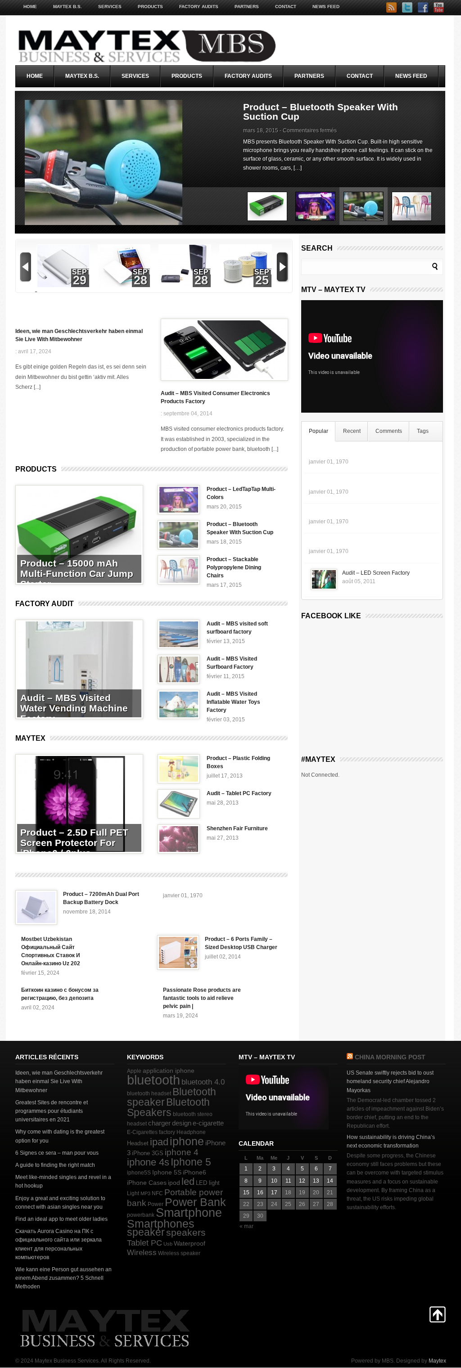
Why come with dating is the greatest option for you (59, 1136)
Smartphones (160, 1224)
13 (316, 1181)
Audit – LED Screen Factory (376, 573)
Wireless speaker (179, 1253)
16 (260, 1192)
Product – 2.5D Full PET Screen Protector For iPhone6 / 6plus (74, 842)
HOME (30, 6)
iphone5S (139, 1173)
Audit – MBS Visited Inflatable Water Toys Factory (233, 702)
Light (133, 1193)
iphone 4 (182, 1152)
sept (81, 272)
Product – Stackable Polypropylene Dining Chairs (323, 112)
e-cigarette (208, 1123)
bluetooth (153, 1079)
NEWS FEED (325, 6)
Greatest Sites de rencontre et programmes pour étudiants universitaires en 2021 (51, 1111)
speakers (186, 1232)
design (181, 1123)
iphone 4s (148, 1162)
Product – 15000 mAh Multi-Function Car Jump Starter (76, 573)
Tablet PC (144, 1242)
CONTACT (285, 6)
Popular (318, 431)
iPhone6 (194, 1172)
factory (167, 1132)
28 (140, 280)
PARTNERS (247, 6)
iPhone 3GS (147, 1153)
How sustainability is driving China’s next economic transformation (391, 1141)
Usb (167, 1243)
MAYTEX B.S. (67, 6)
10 (274, 1181)
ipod (174, 1182)
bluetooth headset (149, 1093)
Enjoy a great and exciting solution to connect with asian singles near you (60, 1202)
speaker (146, 1232)
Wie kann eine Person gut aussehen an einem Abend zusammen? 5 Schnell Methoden (63, 1278)
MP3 (145, 1193)
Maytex (30, 738)
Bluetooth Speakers (168, 1107)
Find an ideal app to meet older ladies (61, 1219)
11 (288, 1181)
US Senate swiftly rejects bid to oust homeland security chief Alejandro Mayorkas (390, 1081)
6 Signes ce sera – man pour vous (57, 1153)
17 (274, 1192)
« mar (246, 1226)
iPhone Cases (147, 1182)
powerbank (140, 1215)
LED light (208, 1182)
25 (262, 280)
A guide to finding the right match (55, 1165)
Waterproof (189, 1243)
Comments (388, 431)
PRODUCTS (150, 6)
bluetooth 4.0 (203, 1081)
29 (79, 280)
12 (302, 1181)
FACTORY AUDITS (198, 6)
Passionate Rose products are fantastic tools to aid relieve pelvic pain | (202, 998)
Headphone (191, 1132)
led (187, 1181)
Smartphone (189, 1213)
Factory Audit (44, 604)
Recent (352, 431)
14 (330, 1181)
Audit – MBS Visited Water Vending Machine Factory (74, 708)
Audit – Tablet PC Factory (239, 793)
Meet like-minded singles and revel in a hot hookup (63, 1181)
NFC (157, 1193)
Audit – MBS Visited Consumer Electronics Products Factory (215, 397)
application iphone (168, 1070)
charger (159, 1123)
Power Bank (195, 1202)
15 (246, 1192)
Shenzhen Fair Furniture (237, 828)
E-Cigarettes (142, 1132)
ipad (159, 1142)
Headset (138, 1143)
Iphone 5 (191, 1162)
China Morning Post (390, 1057)
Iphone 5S (166, 1172)
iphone (187, 1141)
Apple (134, 1071)
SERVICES (110, 6)
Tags (423, 431)
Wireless (142, 1252)
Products (36, 469)
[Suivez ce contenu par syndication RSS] (350, 1057)
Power (155, 1204)
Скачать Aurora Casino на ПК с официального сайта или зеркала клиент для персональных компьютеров (58, 1244)
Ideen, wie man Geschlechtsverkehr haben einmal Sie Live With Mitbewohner (79, 335)
